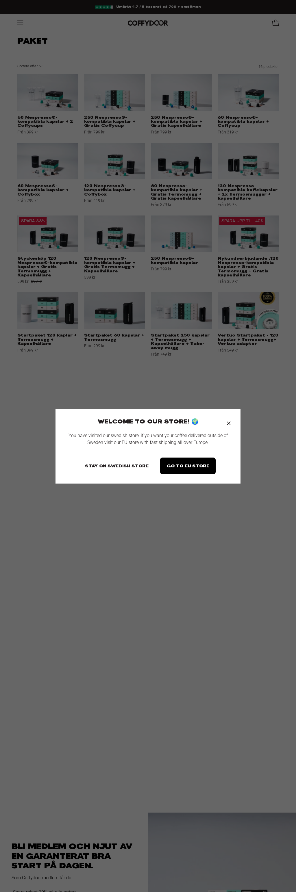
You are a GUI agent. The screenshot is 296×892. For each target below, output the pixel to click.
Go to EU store (188, 466)
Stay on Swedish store (117, 466)
